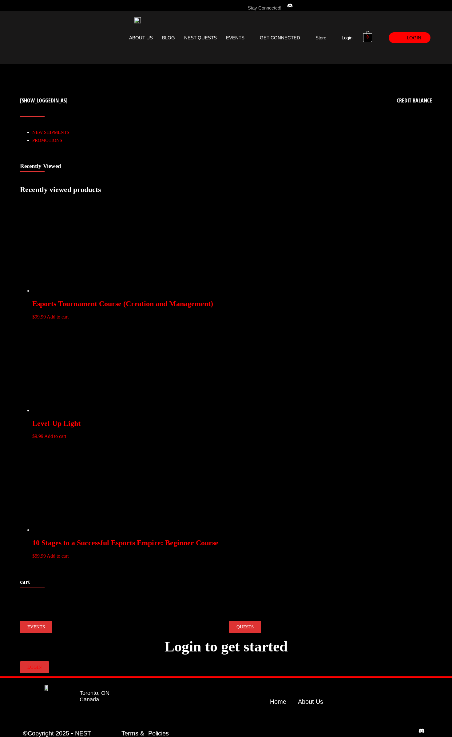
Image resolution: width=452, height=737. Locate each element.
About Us (310, 701)
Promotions (47, 140)
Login (347, 37)
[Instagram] (315, 5)
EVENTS (235, 37)
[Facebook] (302, 5)
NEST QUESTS (200, 37)
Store (320, 37)
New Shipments (50, 132)
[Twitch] (327, 5)
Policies (158, 733)
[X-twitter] (340, 5)
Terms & (132, 733)
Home (278, 701)
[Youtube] (353, 5)
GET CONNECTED (280, 37)
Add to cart (58, 316)
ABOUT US (141, 37)
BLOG (168, 37)
